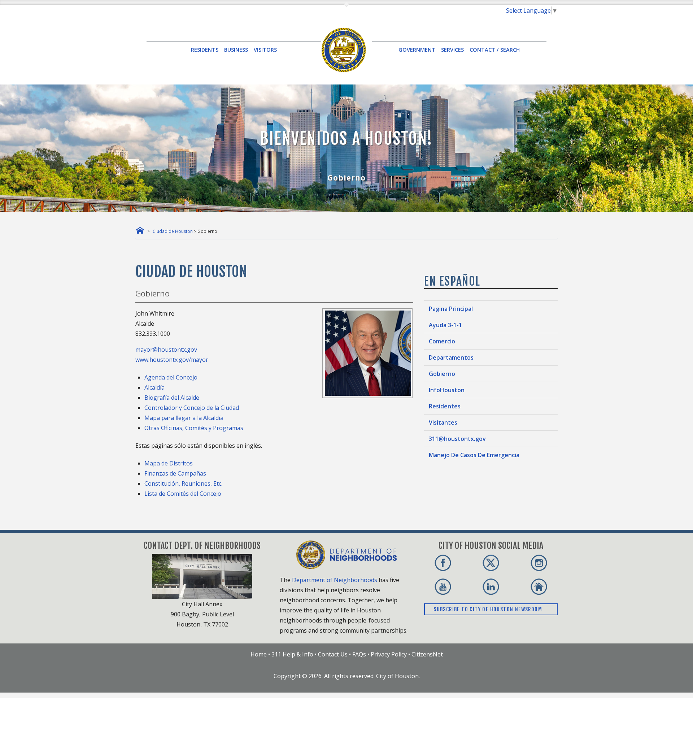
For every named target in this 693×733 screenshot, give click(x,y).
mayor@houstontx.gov (166, 350)
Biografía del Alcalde (171, 398)
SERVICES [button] (452, 49)
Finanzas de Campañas (175, 473)
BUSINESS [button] (236, 49)
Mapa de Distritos (168, 463)
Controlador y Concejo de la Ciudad (191, 408)
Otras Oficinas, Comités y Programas (193, 428)
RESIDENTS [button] (204, 49)
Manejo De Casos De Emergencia (474, 455)
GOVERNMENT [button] (416, 49)
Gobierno (442, 374)
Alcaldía (154, 387)
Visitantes (443, 422)
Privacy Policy (389, 654)
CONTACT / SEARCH (495, 49)
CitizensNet (427, 654)
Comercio (442, 341)
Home (258, 654)
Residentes (445, 406)
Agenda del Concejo (170, 377)
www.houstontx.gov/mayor (171, 360)
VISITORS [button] (265, 49)
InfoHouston (447, 390)
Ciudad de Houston (173, 231)
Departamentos (451, 357)
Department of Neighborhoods (334, 580)
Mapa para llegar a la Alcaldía (183, 418)
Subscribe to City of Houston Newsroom (488, 609)
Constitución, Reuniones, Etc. (183, 483)
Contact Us (333, 654)
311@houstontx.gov (457, 439)
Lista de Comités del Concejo (182, 494)
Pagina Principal (451, 309)
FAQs (359, 654)
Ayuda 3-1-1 (445, 325)
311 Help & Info (292, 654)
